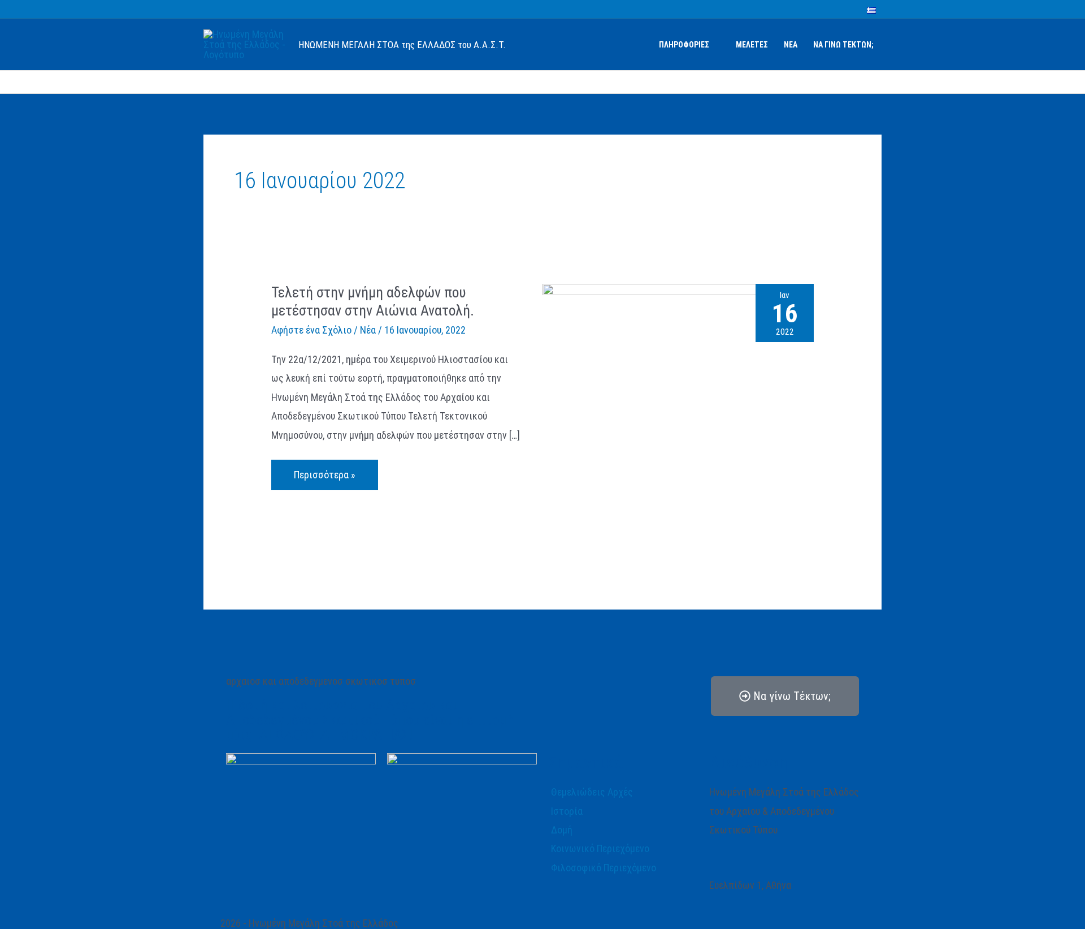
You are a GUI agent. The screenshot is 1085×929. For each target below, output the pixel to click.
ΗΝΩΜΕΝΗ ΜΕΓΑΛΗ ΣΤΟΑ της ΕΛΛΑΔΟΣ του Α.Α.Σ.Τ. (402, 44)
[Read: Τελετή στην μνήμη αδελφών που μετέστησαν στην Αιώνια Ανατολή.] (678, 419)
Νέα (368, 330)
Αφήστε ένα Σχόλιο (311, 330)
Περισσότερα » (324, 470)
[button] (714, 44)
